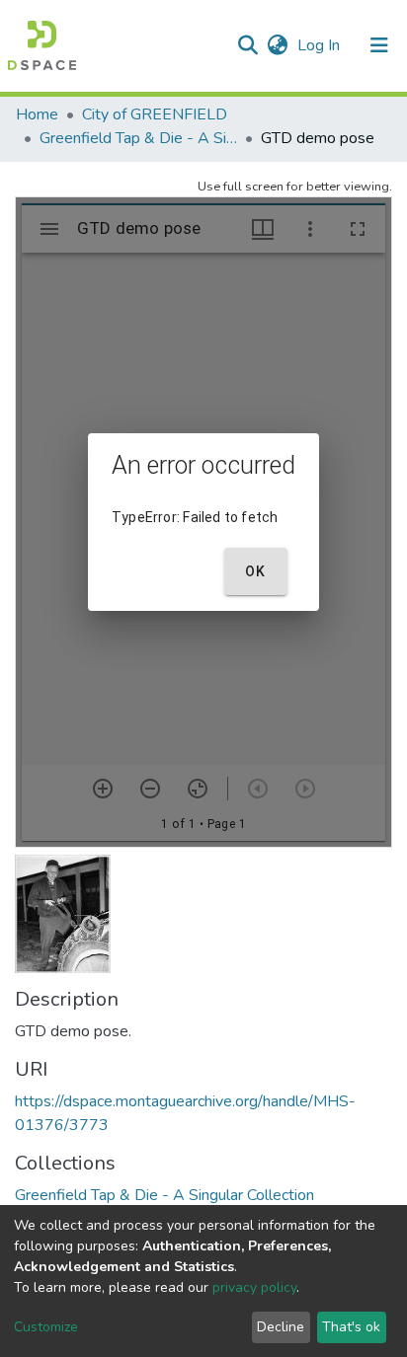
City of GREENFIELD (154, 114)
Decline (280, 1327)
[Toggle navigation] (379, 45)
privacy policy (254, 1287)
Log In (320, 45)
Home (37, 114)
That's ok (351, 1327)
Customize (46, 1327)
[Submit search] (247, 45)
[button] (277, 45)
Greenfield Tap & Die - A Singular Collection (138, 138)
